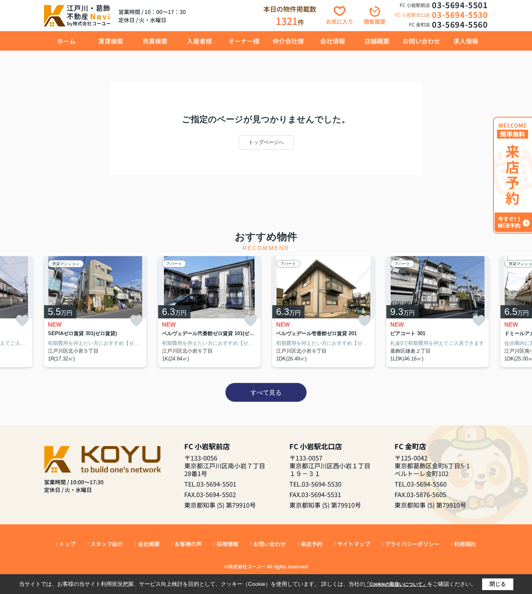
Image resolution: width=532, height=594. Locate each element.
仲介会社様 (288, 41)
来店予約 (311, 544)
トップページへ (266, 142)
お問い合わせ (421, 41)
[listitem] (95, 311)
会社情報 (332, 41)
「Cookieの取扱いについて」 (396, 584)
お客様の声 (188, 544)
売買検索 (155, 41)
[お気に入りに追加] (22, 320)
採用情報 (227, 544)
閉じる (498, 584)
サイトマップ (353, 544)
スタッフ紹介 (106, 544)
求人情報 (465, 41)
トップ (67, 544)
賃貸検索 (110, 41)
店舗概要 (377, 41)
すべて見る (266, 392)
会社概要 (149, 544)
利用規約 (465, 544)
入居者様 (199, 41)
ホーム (66, 41)
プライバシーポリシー (412, 544)
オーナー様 (243, 41)
